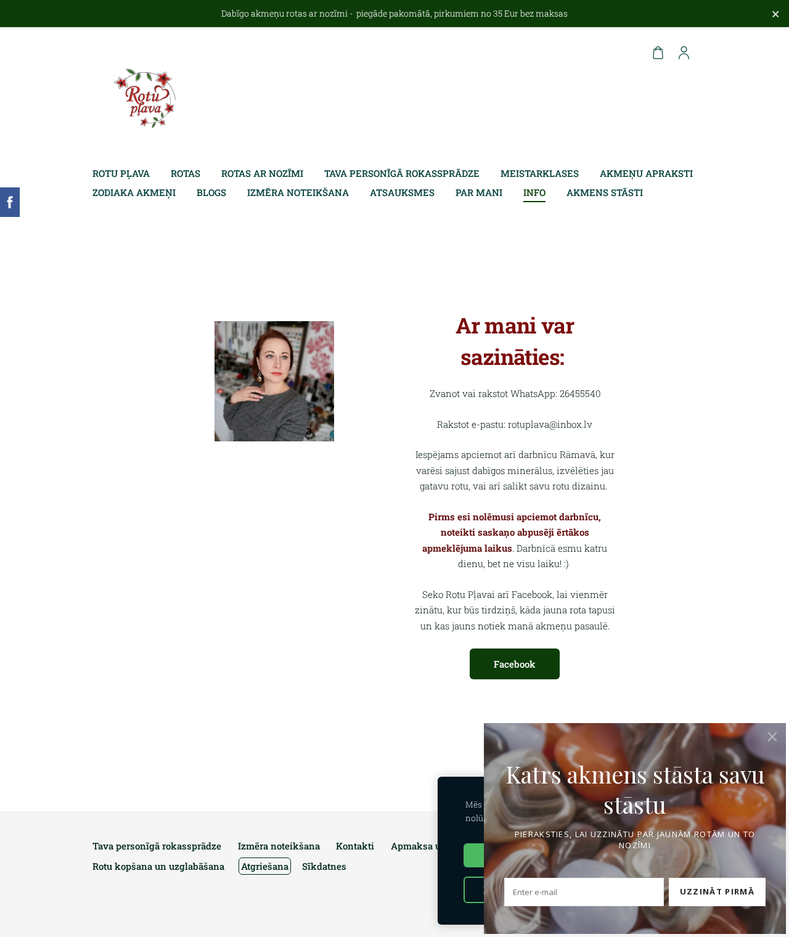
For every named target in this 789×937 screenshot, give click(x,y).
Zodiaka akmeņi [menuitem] (134, 192)
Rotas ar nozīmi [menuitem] (262, 173)
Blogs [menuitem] (211, 192)
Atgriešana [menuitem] (264, 866)
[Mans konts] (684, 52)
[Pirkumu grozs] (658, 52)
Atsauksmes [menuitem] (402, 192)
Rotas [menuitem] (185, 173)
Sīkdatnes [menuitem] (324, 866)
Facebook (515, 664)
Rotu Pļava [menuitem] (121, 173)
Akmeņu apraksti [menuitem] (646, 173)
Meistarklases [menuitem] (540, 173)
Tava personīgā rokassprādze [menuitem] (402, 173)
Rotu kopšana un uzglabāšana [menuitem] (158, 866)
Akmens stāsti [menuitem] (604, 192)
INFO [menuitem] (534, 192)
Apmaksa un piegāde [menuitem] (437, 846)
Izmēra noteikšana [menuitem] (298, 192)
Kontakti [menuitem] (355, 846)
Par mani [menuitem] (479, 192)
